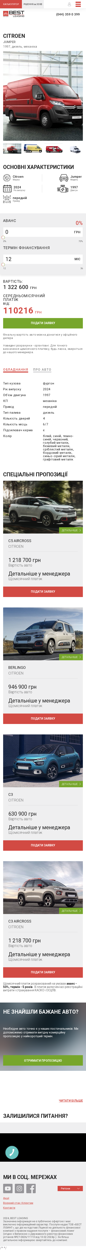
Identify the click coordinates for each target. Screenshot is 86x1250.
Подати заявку (43, 323)
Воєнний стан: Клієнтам (18, 1203)
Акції (6, 1198)
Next (79, 96)
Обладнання (15, 369)
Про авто (42, 369)
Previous (6, 96)
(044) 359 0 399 (68, 14)
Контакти (9, 1207)
